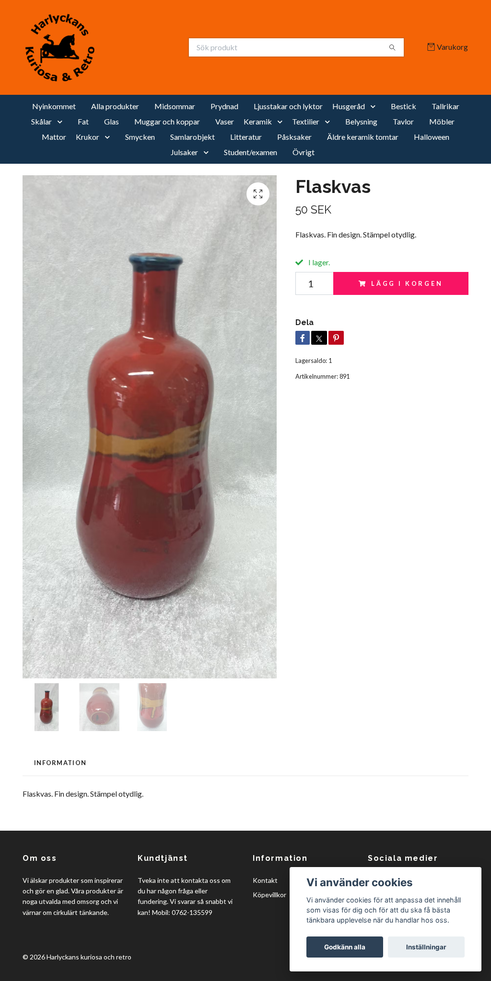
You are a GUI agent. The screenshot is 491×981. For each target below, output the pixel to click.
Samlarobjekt (192, 136)
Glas (111, 121)
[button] (375, 106)
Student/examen (250, 152)
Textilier (305, 121)
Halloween (431, 136)
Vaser (224, 121)
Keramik (258, 121)
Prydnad (224, 106)
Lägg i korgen (407, 283)
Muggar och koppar (167, 121)
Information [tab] (60, 763)
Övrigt (303, 152)
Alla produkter (115, 106)
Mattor (54, 136)
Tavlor (403, 121)
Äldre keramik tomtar (362, 136)
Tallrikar (445, 106)
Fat (83, 121)
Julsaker (184, 152)
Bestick (403, 106)
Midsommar (174, 106)
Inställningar (426, 947)
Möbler (442, 121)
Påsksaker (294, 136)
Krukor (87, 136)
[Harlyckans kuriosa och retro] (134, 47)
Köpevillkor (269, 895)
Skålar (41, 121)
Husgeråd (348, 106)
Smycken (140, 136)
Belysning (361, 121)
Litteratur (246, 136)
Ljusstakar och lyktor (288, 106)
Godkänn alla (344, 947)
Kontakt (265, 880)
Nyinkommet (54, 106)
